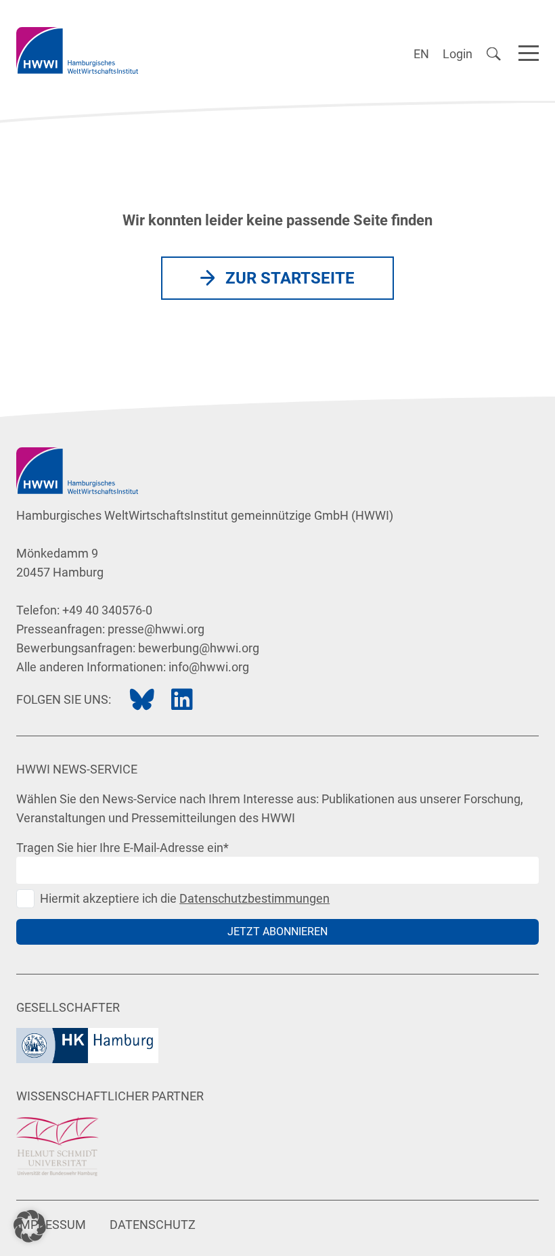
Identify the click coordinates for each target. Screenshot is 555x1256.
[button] (30, 1226)
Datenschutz (153, 1224)
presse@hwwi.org (156, 629)
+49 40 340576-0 (107, 610)
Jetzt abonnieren (277, 931)
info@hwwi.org (209, 667)
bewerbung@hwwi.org (198, 648)
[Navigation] (528, 51)
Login (457, 54)
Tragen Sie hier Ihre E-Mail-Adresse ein (122, 847)
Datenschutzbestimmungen (254, 898)
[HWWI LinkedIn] (182, 700)
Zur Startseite (290, 278)
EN (421, 54)
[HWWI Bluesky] (142, 700)
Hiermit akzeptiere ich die (185, 898)
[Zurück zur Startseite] (77, 50)
